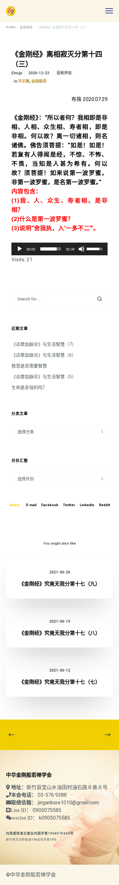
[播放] (20, 249)
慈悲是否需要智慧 (29, 365)
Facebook (49, 505)
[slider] (50, 249)
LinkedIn (87, 505)
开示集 (24, 81)
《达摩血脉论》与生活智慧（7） (43, 344)
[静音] (81, 249)
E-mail (31, 505)
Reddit (104, 505)
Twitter (69, 505)
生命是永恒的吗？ (29, 387)
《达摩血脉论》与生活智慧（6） (43, 355)
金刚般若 (39, 81)
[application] (59, 249)
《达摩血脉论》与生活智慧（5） (43, 376)
